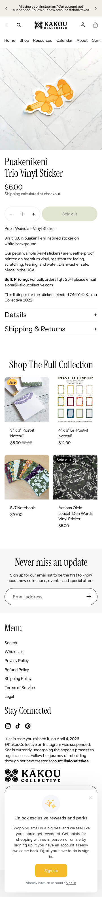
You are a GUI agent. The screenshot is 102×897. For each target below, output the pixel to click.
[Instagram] (8, 726)
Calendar (64, 40)
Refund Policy (17, 669)
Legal (9, 696)
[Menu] (6, 25)
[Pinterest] (27, 726)
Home (9, 40)
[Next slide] (96, 8)
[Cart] (95, 25)
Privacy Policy (17, 660)
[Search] (18, 25)
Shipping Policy (18, 678)
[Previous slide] (6, 8)
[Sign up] (89, 597)
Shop (24, 40)
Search (11, 642)
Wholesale (14, 651)
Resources (42, 40)
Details (15, 315)
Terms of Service (20, 687)
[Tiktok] (17, 726)
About (82, 40)
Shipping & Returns (35, 329)
